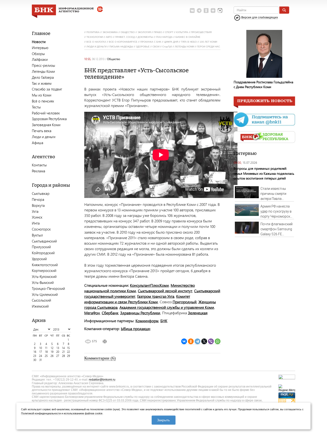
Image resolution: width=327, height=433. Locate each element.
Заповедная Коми (46, 124)
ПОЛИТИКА (93, 32)
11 (46, 348)
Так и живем (41, 83)
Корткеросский (44, 270)
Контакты (39, 165)
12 (52, 348)
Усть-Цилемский (45, 294)
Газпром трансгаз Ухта (155, 296)
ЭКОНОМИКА (110, 32)
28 (63, 356)
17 (40, 352)
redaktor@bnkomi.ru (102, 379)
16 (35, 352)
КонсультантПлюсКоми (149, 285)
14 (63, 348)
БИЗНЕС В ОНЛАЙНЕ (187, 37)
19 (52, 352)
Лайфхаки (40, 59)
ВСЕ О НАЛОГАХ (96, 41)
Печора (38, 199)
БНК (163, 320)
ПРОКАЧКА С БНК (150, 41)
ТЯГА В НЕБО (189, 41)
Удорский (39, 258)
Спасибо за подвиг (47, 89)
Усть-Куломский (44, 276)
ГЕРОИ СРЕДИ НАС (208, 46)
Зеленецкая (198, 312)
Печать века (41, 130)
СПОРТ (169, 32)
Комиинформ (146, 320)
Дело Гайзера (43, 77)
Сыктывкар (41, 193)
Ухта (35, 211)
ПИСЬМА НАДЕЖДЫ (121, 46)
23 (34, 356)
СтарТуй (167, 46)
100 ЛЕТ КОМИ (208, 41)
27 (57, 356)
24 (40, 356)
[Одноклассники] (191, 341)
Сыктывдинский (44, 241)
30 (34, 360)
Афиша (37, 142)
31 (40, 360)
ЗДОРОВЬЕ (143, 46)
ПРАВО (158, 32)
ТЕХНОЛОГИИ (94, 37)
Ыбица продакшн (135, 328)
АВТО (109, 37)
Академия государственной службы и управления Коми (166, 307)
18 (46, 352)
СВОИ (155, 46)
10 (40, 348)
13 (57, 348)
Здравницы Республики (140, 312)
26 (52, 356)
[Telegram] (197, 341)
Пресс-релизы (43, 65)
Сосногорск (41, 229)
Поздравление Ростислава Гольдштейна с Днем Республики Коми (263, 84)
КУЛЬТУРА (182, 32)
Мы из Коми (41, 95)
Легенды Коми (43, 71)
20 (57, 352)
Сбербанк (110, 312)
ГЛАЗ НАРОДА (164, 37)
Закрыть (163, 420)
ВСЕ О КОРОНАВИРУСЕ (123, 41)
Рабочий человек (46, 113)
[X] (204, 341)
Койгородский (43, 252)
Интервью (40, 47)
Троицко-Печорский (48, 288)
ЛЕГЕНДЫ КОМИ (184, 46)
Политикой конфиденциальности (41, 413)
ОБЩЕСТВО (128, 32)
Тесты (36, 107)
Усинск (37, 217)
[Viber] (211, 341)
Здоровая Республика (49, 118)
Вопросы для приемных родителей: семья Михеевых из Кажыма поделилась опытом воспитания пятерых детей (264, 173)
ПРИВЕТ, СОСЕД (125, 37)
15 (68, 348)
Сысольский (41, 300)
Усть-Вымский (43, 282)
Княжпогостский (45, 264)
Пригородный (185, 301)
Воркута (38, 205)
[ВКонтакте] (184, 341)
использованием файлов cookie (83, 413)
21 (63, 352)
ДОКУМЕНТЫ (145, 37)
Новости (38, 41)
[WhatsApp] (217, 341)
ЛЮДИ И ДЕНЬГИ (96, 46)
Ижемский (40, 306)
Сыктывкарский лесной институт (165, 290)
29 (68, 356)
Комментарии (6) (100, 358)
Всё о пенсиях (43, 101)
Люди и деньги (43, 136)
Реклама (38, 171)
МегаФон (92, 312)
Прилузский (41, 246)
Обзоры (38, 53)
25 (46, 356)
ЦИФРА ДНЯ (171, 41)
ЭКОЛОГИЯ (144, 32)
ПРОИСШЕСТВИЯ (201, 32)
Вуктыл (37, 235)
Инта (36, 223)
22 (68, 352)
